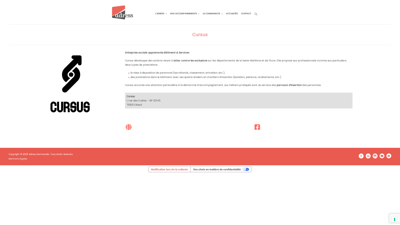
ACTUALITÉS (232, 13)
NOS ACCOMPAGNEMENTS (183, 13)
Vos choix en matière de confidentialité (217, 169)
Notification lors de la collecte (169, 169)
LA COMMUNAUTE (211, 13)
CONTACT (246, 13)
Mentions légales (18, 158)
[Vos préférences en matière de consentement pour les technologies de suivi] (395, 219)
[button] (256, 14)
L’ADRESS (159, 13)
